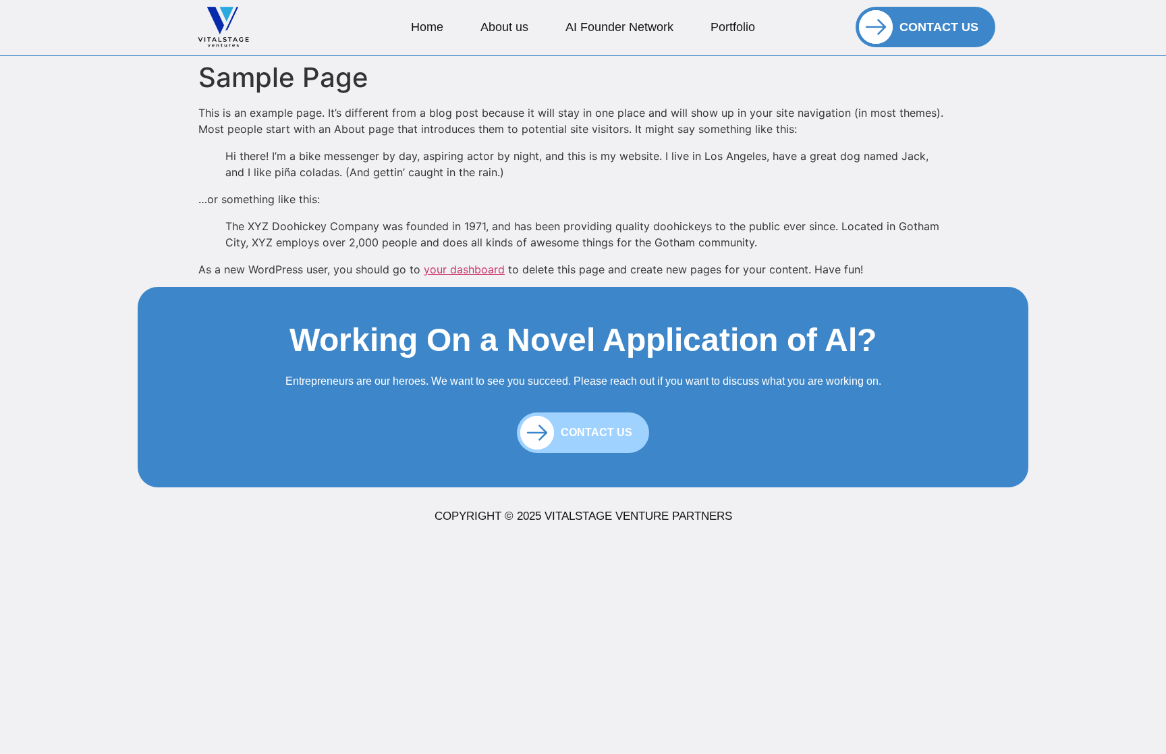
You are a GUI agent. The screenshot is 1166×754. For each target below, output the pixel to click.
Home (427, 27)
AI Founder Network (619, 27)
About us (504, 27)
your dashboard (464, 269)
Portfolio (733, 27)
